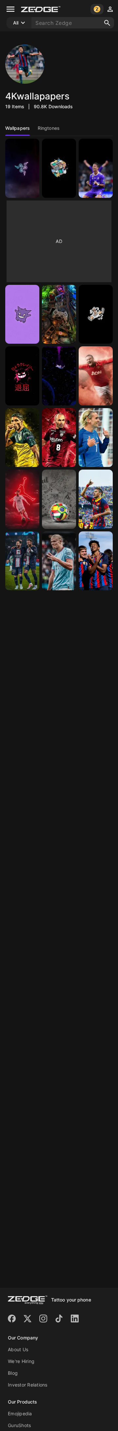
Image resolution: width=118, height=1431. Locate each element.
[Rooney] (96, 375)
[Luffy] (96, 314)
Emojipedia (20, 1413)
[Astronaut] (59, 375)
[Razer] (22, 168)
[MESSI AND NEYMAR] (22, 561)
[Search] (107, 23)
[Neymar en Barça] (96, 499)
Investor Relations (28, 1385)
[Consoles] (59, 314)
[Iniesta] (59, 437)
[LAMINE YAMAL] (96, 561)
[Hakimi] (22, 437)
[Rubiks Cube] (59, 168)
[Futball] (59, 499)
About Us (18, 1349)
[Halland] (59, 561)
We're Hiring (21, 1361)
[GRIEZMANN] (96, 437)
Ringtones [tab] (49, 128)
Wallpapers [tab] (17, 128)
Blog (13, 1373)
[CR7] (96, 168)
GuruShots (19, 1425)
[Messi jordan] (22, 499)
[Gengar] (22, 314)
